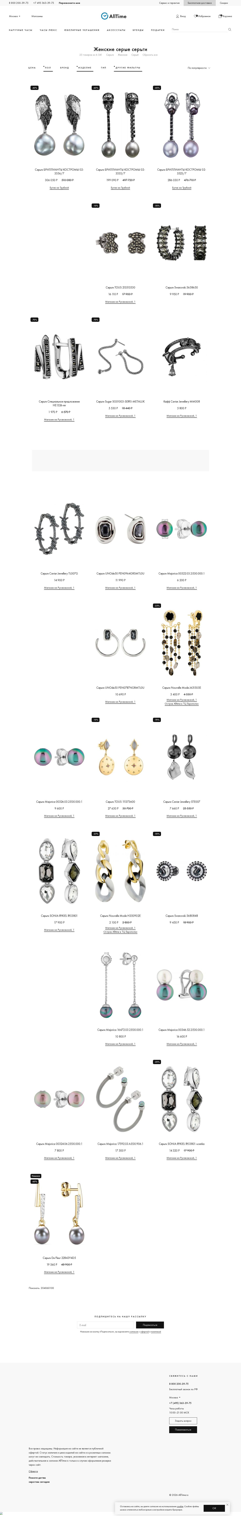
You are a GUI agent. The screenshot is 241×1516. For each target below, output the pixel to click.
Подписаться (150, 1325)
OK (214, 1508)
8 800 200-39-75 (18, 3)
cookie (180, 1506)
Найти (229, 29)
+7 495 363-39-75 (43, 3)
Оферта (33, 1471)
